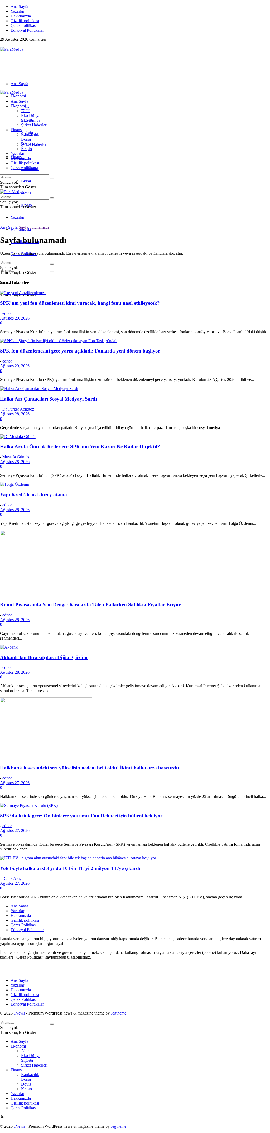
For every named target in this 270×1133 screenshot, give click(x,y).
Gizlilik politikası (25, 20)
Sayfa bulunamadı (34, 227)
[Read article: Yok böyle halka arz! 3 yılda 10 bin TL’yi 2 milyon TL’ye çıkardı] (135, 858)
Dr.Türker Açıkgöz (18, 409)
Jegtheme (118, 1013)
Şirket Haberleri (34, 144)
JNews (19, 1013)
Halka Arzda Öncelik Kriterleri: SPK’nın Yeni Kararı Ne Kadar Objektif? (80, 446)
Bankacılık (30, 134)
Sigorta (27, 120)
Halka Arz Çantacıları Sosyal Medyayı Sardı (48, 399)
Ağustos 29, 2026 (15, 318)
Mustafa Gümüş (15, 457)
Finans (16, 129)
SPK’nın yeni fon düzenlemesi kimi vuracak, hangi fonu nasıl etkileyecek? (80, 303)
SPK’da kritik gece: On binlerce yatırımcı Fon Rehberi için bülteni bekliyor (81, 815)
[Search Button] (52, 271)
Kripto (26, 148)
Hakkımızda (21, 16)
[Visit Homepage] (11, 49)
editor (7, 313)
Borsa (26, 181)
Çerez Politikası (24, 25)
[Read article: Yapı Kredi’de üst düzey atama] (135, 484)
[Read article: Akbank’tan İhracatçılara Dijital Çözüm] (135, 647)
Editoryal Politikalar (27, 30)
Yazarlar (17, 11)
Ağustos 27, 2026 (15, 782)
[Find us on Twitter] (2, 44)
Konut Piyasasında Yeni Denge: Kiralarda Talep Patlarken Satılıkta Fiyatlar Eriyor (90, 604)
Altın (25, 110)
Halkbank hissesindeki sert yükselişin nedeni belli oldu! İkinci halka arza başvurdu (89, 767)
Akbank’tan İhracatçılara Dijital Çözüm (44, 657)
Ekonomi (18, 96)
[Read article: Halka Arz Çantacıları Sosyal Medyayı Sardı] (135, 388)
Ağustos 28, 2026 (15, 414)
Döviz (26, 193)
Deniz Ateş (11, 878)
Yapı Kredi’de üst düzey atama (33, 494)
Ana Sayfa (19, 6)
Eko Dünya (30, 115)
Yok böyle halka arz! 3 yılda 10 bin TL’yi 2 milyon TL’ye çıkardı (70, 868)
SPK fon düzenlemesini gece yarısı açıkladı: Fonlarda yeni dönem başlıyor (80, 351)
